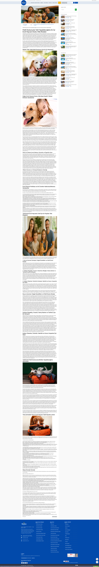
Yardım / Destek (55, 2)
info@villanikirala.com (26, 540)
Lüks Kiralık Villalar (53, 533)
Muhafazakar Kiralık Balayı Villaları (55, 531)
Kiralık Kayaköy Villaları (39, 529)
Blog (65, 535)
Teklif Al (59, 2)
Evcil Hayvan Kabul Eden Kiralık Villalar (56, 540)
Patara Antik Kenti (35, 402)
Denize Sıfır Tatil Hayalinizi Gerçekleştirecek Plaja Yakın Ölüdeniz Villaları (70, 43)
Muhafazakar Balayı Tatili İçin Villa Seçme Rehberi (70, 23)
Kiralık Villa (32, 2)
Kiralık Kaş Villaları (38, 531)
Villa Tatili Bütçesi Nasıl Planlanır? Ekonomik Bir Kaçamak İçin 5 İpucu (70, 27)
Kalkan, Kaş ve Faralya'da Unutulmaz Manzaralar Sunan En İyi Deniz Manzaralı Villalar (71, 34)
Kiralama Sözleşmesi (68, 547)
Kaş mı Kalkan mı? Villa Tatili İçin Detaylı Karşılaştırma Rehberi (70, 16)
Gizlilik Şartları (67, 537)
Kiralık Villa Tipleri (37, 2)
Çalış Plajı (32, 397)
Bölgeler (42, 2)
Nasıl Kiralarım (67, 543)
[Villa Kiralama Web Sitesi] (76, 565)
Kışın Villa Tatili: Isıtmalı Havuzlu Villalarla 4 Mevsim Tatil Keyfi (69, 20)
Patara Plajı (50, 266)
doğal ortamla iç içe (47, 82)
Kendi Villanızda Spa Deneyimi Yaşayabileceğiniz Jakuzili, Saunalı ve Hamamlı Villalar (70, 38)
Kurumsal (50, 2)
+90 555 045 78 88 (25, 537)
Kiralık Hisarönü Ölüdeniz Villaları (41, 533)
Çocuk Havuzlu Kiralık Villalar (55, 527)
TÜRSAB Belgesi (67, 533)
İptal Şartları (67, 539)
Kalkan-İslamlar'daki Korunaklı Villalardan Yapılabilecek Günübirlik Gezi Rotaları (71, 46)
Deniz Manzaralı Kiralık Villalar (55, 535)
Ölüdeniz (37, 274)
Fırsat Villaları (46, 2)
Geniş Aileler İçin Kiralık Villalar (55, 544)
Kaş (40, 42)
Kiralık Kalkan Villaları (39, 527)
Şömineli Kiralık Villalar (54, 550)
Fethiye (42, 42)
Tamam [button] (96, 566)
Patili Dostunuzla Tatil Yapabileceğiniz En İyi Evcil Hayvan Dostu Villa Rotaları (44, 25)
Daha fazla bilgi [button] (32, 566)
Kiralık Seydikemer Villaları (40, 540)
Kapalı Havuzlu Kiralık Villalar (55, 546)
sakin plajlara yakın (35, 137)
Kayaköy (36, 273)
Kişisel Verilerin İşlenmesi (68, 549)
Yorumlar (66, 541)
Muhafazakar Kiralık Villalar (54, 529)
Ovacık (38, 273)
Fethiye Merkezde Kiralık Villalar (40, 535)
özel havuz (50, 264)
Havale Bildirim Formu (68, 545)
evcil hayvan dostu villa (28, 39)
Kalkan (44, 42)
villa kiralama (38, 37)
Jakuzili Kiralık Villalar (54, 548)
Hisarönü (41, 273)
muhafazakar (47, 284)
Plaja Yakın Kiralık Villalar (54, 542)
